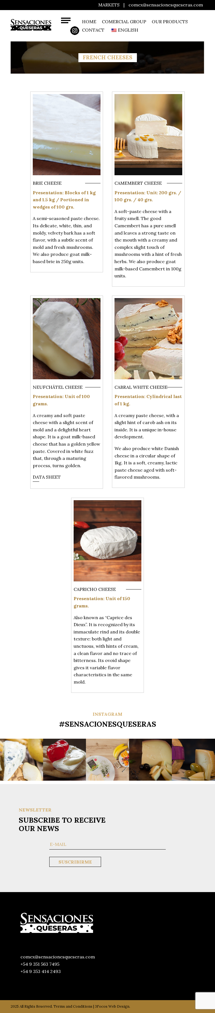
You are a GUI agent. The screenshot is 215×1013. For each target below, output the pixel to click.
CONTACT (93, 30)
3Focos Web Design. (112, 1006)
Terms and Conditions (72, 1006)
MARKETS (109, 5)
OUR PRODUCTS (170, 21)
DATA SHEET (47, 477)
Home (89, 21)
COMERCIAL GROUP (124, 21)
